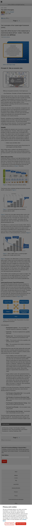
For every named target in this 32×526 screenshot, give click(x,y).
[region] (16, 515)
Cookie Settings (9, 523)
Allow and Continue (20, 523)
